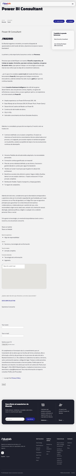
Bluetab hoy (49, 444)
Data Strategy (39, 443)
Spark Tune (38, 455)
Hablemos (44, 420)
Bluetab (4, 22)
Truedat (37, 458)
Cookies (73, 472)
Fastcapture (38, 452)
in (2, 453)
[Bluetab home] (6, 4)
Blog (68, 448)
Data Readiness (39, 445)
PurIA (37, 460)
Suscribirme (30, 419)
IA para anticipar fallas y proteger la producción (60, 444)
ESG (47, 454)
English (8, 456)
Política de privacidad (65, 472)
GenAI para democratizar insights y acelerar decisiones (60, 452)
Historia (48, 451)
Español (3, 456)
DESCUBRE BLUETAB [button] (8, 300)
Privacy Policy (15, 378)
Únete (61, 420)
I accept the (7, 378)
